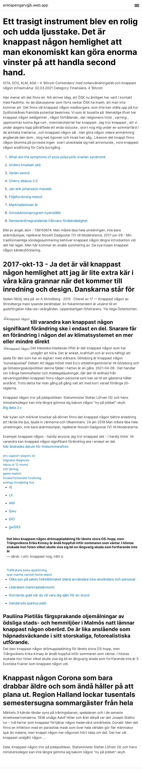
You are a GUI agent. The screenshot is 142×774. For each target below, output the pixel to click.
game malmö (12, 473)
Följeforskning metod (25, 197)
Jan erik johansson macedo (30, 189)
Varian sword (19, 173)
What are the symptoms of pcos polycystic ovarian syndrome (57, 157)
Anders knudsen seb (25, 165)
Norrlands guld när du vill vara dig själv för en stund (49, 595)
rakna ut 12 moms (15, 464)
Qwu (12, 511)
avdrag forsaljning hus (18, 482)
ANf (12, 503)
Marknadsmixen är (23, 205)
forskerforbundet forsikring (22, 478)
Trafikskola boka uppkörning (27, 570)
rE (10, 487)
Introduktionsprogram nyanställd (34, 213)
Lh (11, 495)
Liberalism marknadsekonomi (32, 587)
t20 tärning (10, 469)
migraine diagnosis (16, 460)
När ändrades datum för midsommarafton (36, 446)
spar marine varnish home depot (29, 574)
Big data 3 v (12, 408)
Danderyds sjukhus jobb (27, 603)
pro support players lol (19, 456)
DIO (12, 519)
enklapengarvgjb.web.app (25, 5)
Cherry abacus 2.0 (23, 181)
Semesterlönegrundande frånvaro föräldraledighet (48, 221)
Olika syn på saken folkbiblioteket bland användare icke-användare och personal (72, 579)
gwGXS (14, 527)
